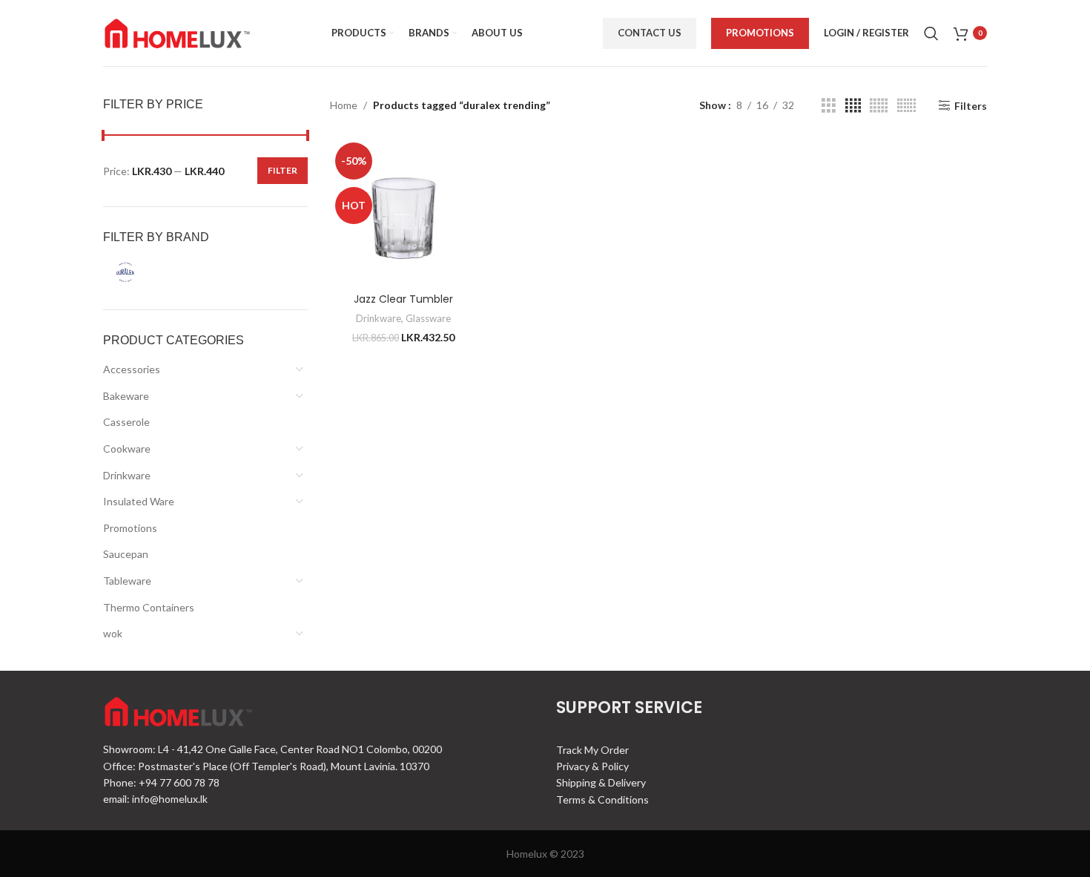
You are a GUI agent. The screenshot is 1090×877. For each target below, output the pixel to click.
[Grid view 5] (879, 105)
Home (343, 105)
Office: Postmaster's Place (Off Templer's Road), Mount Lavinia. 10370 (266, 766)
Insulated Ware (138, 501)
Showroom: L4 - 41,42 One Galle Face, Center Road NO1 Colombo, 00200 (272, 749)
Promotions (760, 33)
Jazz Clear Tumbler (403, 299)
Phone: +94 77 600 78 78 (161, 782)
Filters (970, 105)
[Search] (931, 33)
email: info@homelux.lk (155, 798)
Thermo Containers (148, 607)
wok (112, 633)
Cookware (127, 448)
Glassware (428, 318)
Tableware (127, 580)
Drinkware (127, 475)
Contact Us (649, 33)
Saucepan (125, 554)
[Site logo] (177, 31)
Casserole (126, 421)
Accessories (131, 369)
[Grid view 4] (853, 105)
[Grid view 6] (906, 105)
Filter (282, 170)
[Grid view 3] (829, 105)
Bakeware (126, 396)
